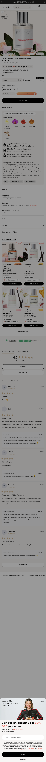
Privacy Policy (31, 748)
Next (23, 754)
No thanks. (23, 759)
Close (42, 701)
